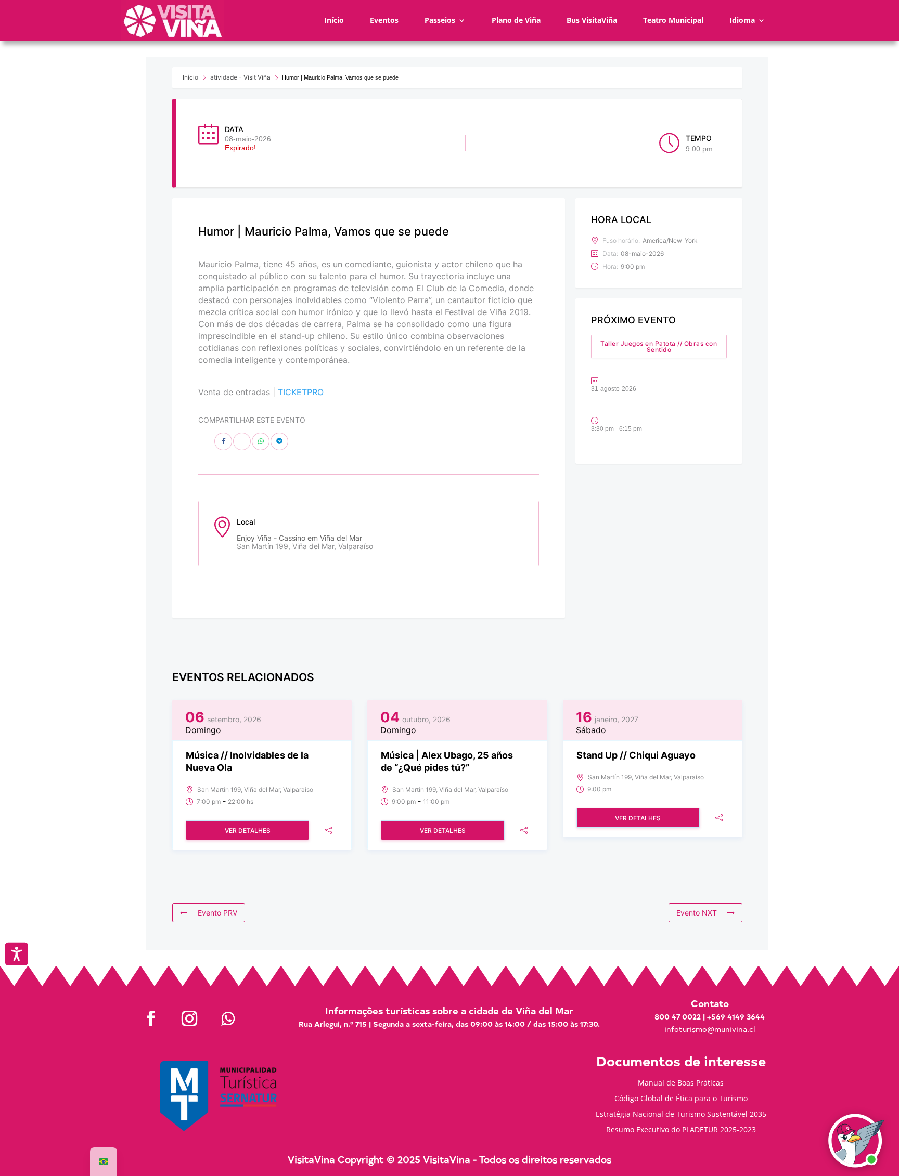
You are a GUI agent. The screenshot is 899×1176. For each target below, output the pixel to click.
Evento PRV (217, 912)
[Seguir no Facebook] (150, 1018)
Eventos (384, 20)
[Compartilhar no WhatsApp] (260, 441)
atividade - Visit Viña (240, 77)
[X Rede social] (242, 441)
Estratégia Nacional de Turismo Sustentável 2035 (681, 1114)
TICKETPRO (301, 392)
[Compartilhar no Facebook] (223, 441)
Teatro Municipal (673, 20)
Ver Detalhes (248, 830)
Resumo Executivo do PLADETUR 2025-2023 (681, 1130)
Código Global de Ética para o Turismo (681, 1099)
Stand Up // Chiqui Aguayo (636, 755)
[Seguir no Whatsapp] (227, 1018)
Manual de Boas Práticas (681, 1083)
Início (334, 20)
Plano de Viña (516, 20)
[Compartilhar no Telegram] (279, 441)
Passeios (440, 20)
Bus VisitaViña (592, 20)
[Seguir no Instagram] (189, 1018)
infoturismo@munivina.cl (709, 1029)
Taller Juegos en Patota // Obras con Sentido (658, 346)
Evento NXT (696, 912)
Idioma (742, 20)
